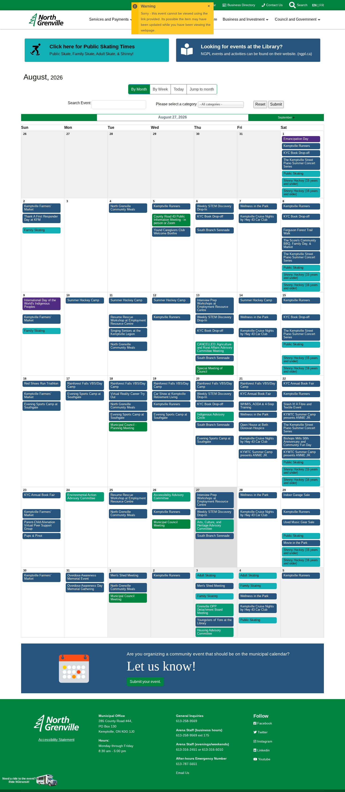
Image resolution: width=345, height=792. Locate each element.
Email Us (182, 773)
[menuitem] (238, 5)
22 (284, 378)
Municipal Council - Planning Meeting (123, 426)
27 (68, 134)
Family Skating (34, 230)
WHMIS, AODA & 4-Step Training (257, 406)
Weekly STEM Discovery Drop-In (214, 208)
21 (241, 378)
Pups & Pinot (33, 535)
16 (25, 378)
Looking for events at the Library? (242, 47)
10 (68, 295)
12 (154, 295)
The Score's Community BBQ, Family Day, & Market (300, 244)
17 (68, 378)
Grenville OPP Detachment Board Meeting (209, 610)
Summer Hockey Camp (83, 300)
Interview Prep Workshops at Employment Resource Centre (212, 305)
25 (111, 490)
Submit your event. (145, 682)
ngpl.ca (305, 54)
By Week (160, 89)
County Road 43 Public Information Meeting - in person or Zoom (170, 220)
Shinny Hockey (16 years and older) (301, 192)
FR (321, 5)
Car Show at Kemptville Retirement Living (170, 395)
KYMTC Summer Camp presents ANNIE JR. (300, 416)
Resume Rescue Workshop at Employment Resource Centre (128, 320)
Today (179, 89)
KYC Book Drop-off (297, 153)
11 (111, 295)
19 (154, 378)
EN (314, 5)
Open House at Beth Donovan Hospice (254, 426)
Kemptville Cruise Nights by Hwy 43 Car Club (257, 218)
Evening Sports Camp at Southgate (84, 395)
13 (197, 295)
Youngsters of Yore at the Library (214, 621)
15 (284, 295)
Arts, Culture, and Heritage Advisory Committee (209, 525)
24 (68, 490)
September (285, 117)
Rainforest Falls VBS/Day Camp (84, 385)
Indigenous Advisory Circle (211, 416)
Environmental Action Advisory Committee (81, 496)
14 (241, 295)
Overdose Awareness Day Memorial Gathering (85, 587)
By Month (139, 89)
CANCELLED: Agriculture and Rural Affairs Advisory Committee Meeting (214, 348)
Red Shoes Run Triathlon (41, 383)
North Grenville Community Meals (123, 208)
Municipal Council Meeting (166, 524)
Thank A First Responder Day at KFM (41, 218)
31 (241, 134)
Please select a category (176, 104)
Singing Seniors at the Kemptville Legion (126, 332)
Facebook (264, 723)
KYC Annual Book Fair (299, 383)
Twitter (262, 732)
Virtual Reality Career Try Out (128, 395)
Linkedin (263, 750)
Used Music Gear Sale (299, 522)
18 (111, 378)
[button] (296, 5)
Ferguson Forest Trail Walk (298, 231)
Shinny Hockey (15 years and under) (301, 182)
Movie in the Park (295, 542)
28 (111, 134)
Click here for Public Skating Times (92, 47)
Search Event (79, 103)
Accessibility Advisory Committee (169, 496)
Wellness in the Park (254, 206)
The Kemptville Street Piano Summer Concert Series (299, 163)
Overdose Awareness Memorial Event (81, 577)
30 (197, 134)
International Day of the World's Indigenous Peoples (40, 303)
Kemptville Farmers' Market (37, 208)
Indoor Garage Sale (297, 495)
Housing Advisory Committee (209, 632)
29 (154, 134)
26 (25, 134)
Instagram (264, 741)
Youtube (263, 759)
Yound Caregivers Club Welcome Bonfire (169, 231)
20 (197, 378)
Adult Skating (206, 575)
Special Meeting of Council (209, 370)
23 (25, 490)
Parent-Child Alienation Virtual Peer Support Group (39, 525)
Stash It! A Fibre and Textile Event (297, 406)
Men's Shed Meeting (124, 575)
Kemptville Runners (297, 146)
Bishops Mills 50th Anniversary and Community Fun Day (297, 442)
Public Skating (293, 173)
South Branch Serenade (213, 230)
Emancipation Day (296, 139)
